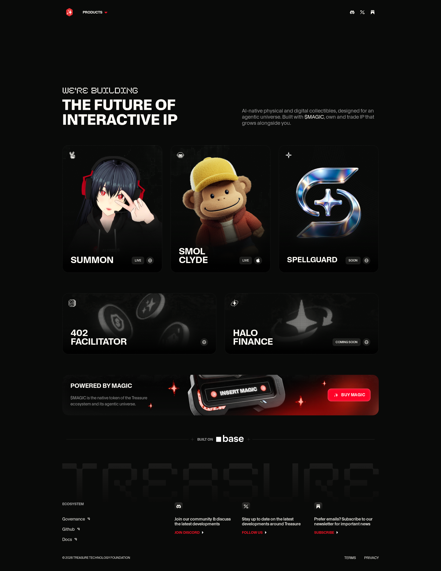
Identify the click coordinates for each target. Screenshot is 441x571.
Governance (73, 519)
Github (68, 529)
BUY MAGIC (353, 394)
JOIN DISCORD (187, 532)
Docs (67, 539)
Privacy (371, 558)
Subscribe (324, 532)
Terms (350, 558)
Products (92, 12)
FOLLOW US (252, 532)
